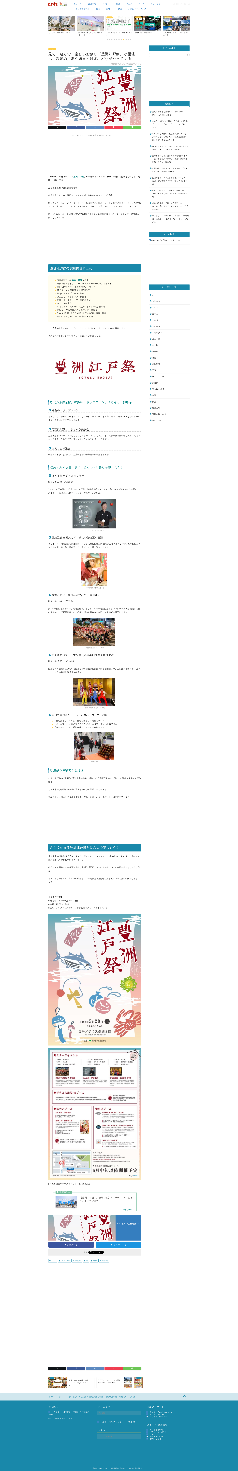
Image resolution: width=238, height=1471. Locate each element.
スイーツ (156, 326)
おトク (142, 4)
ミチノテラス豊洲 (65, 1260)
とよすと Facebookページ (161, 1412)
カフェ (155, 314)
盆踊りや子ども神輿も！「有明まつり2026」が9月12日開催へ (168, 113)
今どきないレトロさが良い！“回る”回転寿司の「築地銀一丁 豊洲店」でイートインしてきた (170, 219)
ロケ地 (155, 345)
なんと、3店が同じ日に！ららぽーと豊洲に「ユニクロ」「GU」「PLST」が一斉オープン (170, 124)
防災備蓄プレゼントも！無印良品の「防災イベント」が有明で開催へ (170, 170)
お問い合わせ (155, 1439)
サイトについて (156, 1430)
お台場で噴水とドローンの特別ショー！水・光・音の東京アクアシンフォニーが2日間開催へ (170, 206)
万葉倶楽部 (77, 1260)
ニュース (78, 4)
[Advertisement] (94, 154)
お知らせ (156, 301)
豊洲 (86, 1260)
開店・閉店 (156, 4)
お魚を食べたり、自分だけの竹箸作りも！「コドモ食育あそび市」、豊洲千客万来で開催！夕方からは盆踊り (170, 159)
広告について (155, 1434)
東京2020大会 (158, 389)
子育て (155, 370)
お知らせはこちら (65, 1418)
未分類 (155, 383)
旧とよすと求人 (159, 376)
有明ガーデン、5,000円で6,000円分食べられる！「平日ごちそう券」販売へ (170, 148)
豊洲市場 (92, 4)
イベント (106, 4)
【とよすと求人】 (82, 9)
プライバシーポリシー (159, 1432)
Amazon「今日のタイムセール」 (166, 240)
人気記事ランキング (137, 9)
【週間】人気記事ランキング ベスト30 (118, 1422)
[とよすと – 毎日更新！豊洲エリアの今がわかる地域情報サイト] (57, 6)
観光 (118, 4)
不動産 (119, 9)
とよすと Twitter (157, 1414)
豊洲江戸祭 (105, 1260)
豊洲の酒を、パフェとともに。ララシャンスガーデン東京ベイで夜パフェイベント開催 (170, 181)
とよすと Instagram (158, 1416)
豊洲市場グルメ (159, 414)
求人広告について (157, 1437)
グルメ (129, 4)
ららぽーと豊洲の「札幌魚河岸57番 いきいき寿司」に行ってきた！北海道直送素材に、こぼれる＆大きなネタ (170, 137)
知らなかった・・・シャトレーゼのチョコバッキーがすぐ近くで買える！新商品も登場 (170, 194)
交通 (108, 9)
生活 (98, 9)
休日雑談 (156, 364)
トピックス (157, 333)
